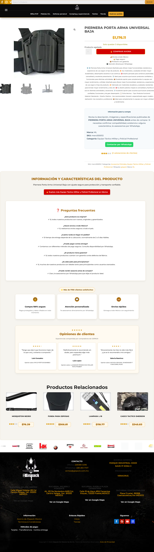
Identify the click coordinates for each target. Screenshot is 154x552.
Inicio (77, 519)
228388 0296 (81, 465)
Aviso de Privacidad (107, 542)
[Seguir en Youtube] (127, 521)
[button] (74, 30)
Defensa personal (60, 14)
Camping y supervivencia (79, 14)
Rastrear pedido (116, 14)
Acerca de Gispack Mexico (29, 519)
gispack (124, 167)
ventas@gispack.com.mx (77, 471)
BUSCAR (149, 2)
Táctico (95, 14)
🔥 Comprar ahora (120, 51)
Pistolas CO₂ (45, 14)
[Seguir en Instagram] (133, 521)
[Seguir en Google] (122, 521)
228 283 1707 (82, 468)
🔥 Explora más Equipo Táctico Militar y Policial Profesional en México (77, 192)
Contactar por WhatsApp (119, 144)
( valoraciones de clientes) (124, 153)
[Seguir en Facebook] (116, 521)
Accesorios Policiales (119, 164)
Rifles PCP (34, 14)
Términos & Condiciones (29, 522)
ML (133, 167)
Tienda (103, 14)
